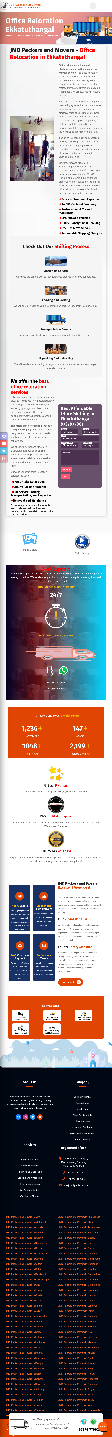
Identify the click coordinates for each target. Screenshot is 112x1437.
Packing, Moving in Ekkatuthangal (52, 1032)
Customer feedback (82, 1127)
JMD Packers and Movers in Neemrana (26, 1358)
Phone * (86, 429)
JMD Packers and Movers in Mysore (76, 1353)
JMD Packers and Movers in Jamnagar (78, 1316)
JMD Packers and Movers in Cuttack (24, 1264)
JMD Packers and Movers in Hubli (75, 1300)
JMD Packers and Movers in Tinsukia (77, 1394)
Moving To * (87, 443)
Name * (64, 429)
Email (63, 436)
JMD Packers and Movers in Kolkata (77, 1326)
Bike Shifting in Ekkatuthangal (52, 1018)
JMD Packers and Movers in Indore (24, 1306)
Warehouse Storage (30, 1196)
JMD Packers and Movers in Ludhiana (25, 1342)
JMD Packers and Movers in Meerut (24, 1353)
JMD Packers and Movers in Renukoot (78, 1379)
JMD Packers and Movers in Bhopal (76, 1238)
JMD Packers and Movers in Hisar (23, 1300)
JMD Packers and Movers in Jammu (76, 1311)
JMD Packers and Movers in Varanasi (25, 1410)
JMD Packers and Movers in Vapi (75, 1405)
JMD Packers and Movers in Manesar (25, 1347)
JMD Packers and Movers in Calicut (76, 1248)
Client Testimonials (82, 1115)
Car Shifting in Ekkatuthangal (21, 1018)
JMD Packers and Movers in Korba (24, 1332)
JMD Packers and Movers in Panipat (24, 1363)
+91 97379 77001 (56, 682)
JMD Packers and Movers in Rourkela (25, 1384)
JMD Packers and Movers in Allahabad (26, 1222)
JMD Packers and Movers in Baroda (24, 1238)
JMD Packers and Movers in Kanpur (24, 1326)
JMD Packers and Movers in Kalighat (77, 1321)
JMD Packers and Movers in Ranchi (24, 1379)
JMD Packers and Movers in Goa (23, 1285)
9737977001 (50, 1006)
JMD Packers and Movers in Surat (23, 1394)
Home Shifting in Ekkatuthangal (84, 1018)
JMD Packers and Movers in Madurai (77, 1342)
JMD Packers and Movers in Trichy (76, 1400)
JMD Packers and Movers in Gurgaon (25, 1290)
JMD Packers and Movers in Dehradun (78, 1264)
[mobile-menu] (91, 6)
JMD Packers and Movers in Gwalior (24, 1295)
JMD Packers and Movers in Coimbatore (79, 1258)
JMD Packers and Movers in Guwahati (78, 1290)
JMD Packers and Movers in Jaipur (24, 1311)
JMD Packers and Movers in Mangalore (78, 1347)
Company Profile (82, 1097)
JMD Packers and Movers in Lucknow (77, 1337)
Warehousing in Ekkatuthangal (20, 1032)
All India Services (82, 1139)
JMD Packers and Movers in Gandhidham (79, 1274)
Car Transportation (30, 1190)
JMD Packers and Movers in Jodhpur (25, 1321)
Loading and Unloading (30, 1178)
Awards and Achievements (82, 1133)
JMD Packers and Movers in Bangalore (78, 1232)
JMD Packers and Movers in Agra (23, 1217)
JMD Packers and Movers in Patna (76, 1363)
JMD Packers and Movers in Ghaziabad (78, 1279)
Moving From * (67, 443)
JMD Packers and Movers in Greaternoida (79, 1285)
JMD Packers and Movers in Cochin (24, 1258)
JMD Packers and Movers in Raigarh (77, 1368)
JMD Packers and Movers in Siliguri (76, 1389)
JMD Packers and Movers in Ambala (24, 1227)
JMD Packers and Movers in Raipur (24, 1374)
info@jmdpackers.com (75, 1185)
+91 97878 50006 (56, 688)
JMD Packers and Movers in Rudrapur (78, 1384)
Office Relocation (29, 1165)
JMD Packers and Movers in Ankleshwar (79, 1227)
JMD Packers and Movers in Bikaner (24, 1248)
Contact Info (82, 1103)
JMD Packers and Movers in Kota (75, 1332)
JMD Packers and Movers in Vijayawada (79, 1410)
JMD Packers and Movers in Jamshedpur (27, 1316)
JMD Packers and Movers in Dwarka (77, 1269)
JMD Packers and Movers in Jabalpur (77, 1306)
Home (9, 35)
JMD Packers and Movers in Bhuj (75, 1243)
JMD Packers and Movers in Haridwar (77, 1295)
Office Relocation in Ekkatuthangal (37, 35)
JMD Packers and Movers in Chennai (77, 1253)
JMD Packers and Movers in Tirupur (24, 1400)
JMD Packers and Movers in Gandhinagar (27, 1279)
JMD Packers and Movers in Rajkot (76, 1374)
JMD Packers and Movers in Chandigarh (27, 1253)
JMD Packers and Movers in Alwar (76, 1222)
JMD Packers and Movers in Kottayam (25, 1337)
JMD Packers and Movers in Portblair (25, 1368)
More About (69, 982)
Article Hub (82, 1109)
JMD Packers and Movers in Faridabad (26, 1274)
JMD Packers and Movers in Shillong (25, 1389)
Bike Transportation (30, 1184)
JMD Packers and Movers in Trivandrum (26, 1405)
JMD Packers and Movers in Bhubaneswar (28, 1243)
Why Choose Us (82, 1121)
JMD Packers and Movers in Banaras (25, 1232)
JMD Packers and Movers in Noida (76, 1358)
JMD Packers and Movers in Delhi (23, 1269)
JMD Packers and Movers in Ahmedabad (79, 1217)
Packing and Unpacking (30, 1171)
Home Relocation (29, 1159)
